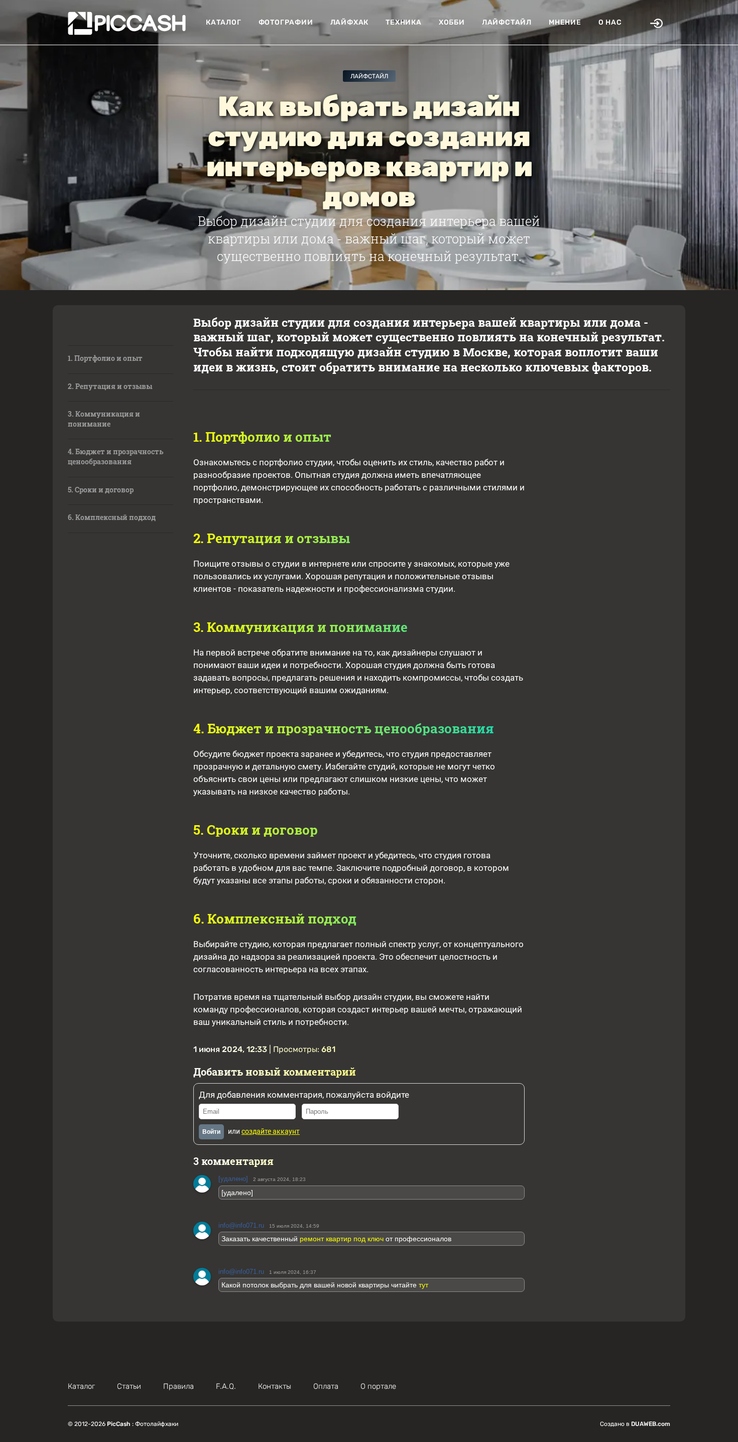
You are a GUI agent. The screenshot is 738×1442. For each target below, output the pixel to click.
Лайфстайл (507, 22)
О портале (378, 1386)
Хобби (452, 22)
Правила (178, 1386)
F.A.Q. (226, 1386)
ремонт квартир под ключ (342, 1239)
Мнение (565, 22)
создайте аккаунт (270, 1131)
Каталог (223, 22)
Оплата (325, 1386)
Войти (211, 1131)
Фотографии (286, 22)
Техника (404, 22)
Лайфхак (349, 22)
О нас (610, 22)
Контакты (274, 1386)
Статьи (129, 1386)
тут (423, 1285)
